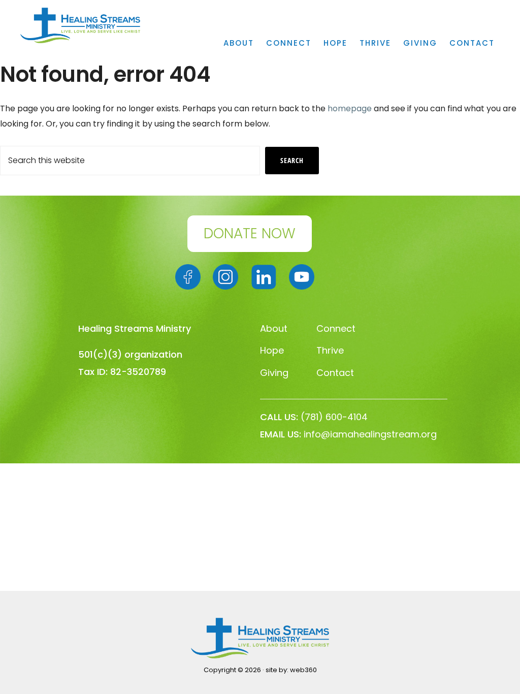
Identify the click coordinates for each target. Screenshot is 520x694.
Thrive (330, 350)
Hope (272, 350)
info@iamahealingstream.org (370, 434)
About (273, 328)
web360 (303, 670)
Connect (335, 328)
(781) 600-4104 (334, 417)
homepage (350, 108)
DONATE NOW (250, 233)
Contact (335, 372)
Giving (274, 372)
